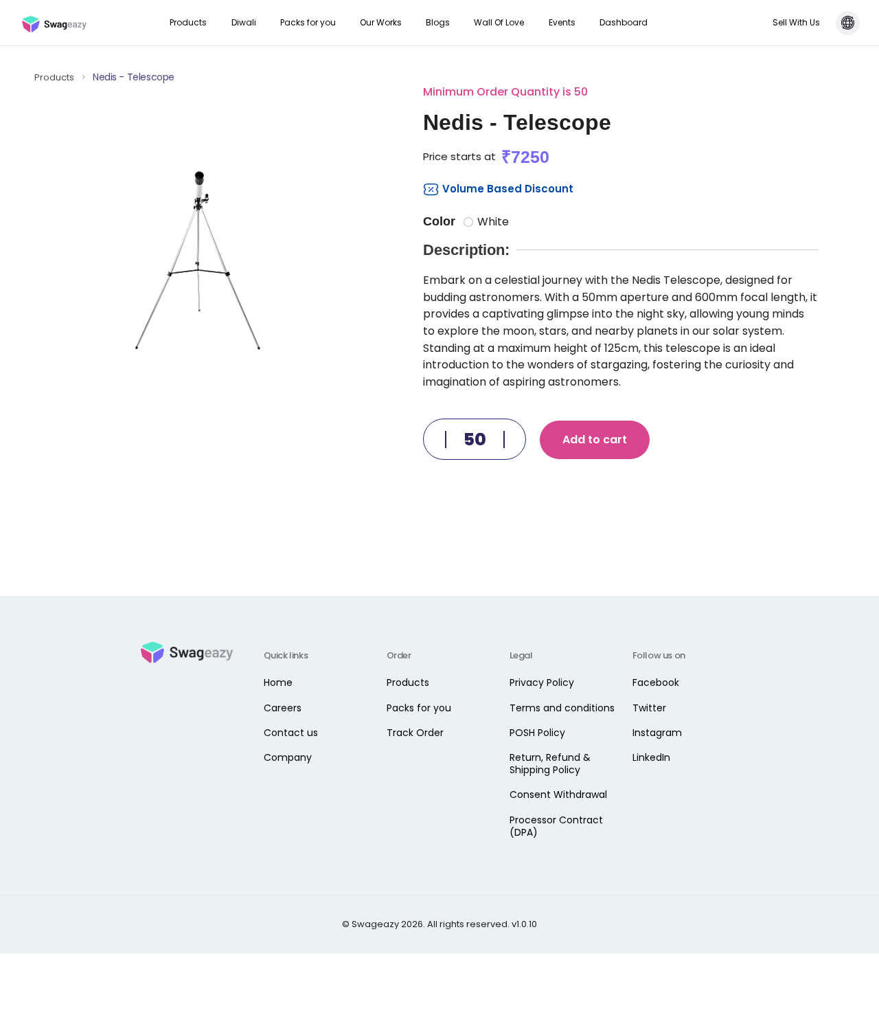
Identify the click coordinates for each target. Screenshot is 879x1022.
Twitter (649, 708)
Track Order (415, 733)
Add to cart (594, 439)
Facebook (655, 682)
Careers (282, 708)
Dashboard (624, 22)
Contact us (291, 733)
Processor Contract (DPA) (556, 826)
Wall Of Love (499, 22)
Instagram (657, 733)
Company (288, 757)
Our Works (381, 22)
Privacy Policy (542, 682)
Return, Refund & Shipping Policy (550, 764)
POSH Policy (537, 733)
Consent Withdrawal (558, 794)
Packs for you (308, 22)
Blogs (438, 22)
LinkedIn (651, 757)
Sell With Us (796, 22)
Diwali (243, 22)
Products (188, 22)
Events (562, 22)
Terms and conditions (562, 708)
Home (278, 682)
